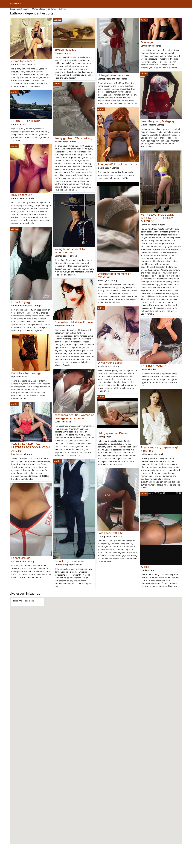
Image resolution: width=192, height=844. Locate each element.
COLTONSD (15, 3)
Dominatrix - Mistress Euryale (73, 322)
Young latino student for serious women (70, 250)
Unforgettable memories (113, 75)
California (52, 9)
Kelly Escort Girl (21, 195)
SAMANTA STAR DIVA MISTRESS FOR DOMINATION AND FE (30, 447)
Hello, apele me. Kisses (113, 433)
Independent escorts (20, 9)
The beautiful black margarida (117, 164)
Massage (147, 42)
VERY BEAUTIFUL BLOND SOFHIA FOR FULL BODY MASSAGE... (157, 218)
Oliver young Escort (111, 362)
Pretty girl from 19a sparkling (73, 138)
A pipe (145, 566)
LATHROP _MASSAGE (155, 365)
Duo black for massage (26, 373)
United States (38, 9)
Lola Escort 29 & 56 (111, 533)
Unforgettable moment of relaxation (114, 275)
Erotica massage (65, 49)
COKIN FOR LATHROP (25, 121)
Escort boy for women (69, 561)
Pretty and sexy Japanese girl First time (160, 449)
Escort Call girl (20, 558)
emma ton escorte (23, 61)
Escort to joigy (21, 302)
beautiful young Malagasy (157, 121)
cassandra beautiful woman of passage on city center (74, 416)
